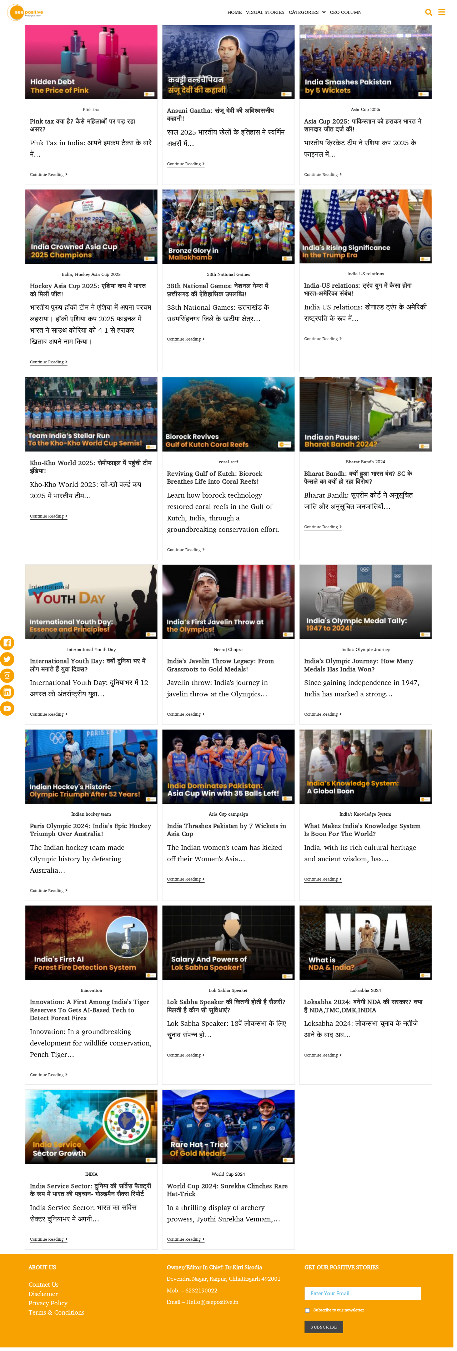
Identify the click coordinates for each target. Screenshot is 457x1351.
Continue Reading (48, 174)
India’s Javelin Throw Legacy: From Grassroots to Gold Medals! (220, 665)
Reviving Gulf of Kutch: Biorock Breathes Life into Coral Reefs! (214, 477)
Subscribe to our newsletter (338, 1309)
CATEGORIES (304, 12)
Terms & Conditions (56, 1312)
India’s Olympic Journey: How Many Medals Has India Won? (358, 665)
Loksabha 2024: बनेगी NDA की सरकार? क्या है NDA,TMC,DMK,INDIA (363, 1006)
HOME (234, 12)
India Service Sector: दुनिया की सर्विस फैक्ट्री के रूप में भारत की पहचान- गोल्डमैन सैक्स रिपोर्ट (90, 1190)
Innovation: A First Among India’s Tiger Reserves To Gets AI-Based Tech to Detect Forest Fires (89, 1010)
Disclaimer (43, 1293)
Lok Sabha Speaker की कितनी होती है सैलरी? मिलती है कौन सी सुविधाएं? (226, 1006)
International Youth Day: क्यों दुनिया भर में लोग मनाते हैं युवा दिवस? (88, 665)
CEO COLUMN (346, 12)
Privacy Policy (48, 1303)
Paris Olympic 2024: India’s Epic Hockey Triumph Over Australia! (90, 830)
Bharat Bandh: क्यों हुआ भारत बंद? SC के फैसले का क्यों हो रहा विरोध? (358, 477)
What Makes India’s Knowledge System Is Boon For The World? (362, 830)
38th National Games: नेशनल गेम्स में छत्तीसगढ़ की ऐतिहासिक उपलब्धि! (217, 290)
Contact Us (44, 1284)
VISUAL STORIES (265, 12)
